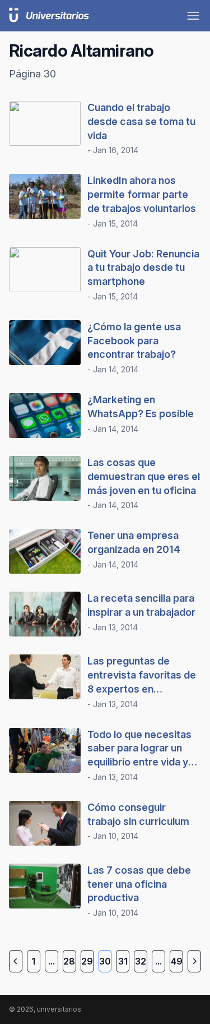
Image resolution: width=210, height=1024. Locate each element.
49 (177, 961)
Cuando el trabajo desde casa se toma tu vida (141, 121)
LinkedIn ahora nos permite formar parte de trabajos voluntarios (141, 194)
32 (140, 961)
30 (105, 961)
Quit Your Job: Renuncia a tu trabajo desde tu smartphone (143, 268)
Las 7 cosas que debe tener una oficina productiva (139, 884)
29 (87, 961)
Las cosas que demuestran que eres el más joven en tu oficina (143, 476)
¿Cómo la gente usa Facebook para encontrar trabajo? (134, 341)
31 (123, 961)
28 (69, 961)
